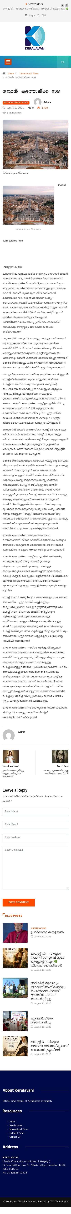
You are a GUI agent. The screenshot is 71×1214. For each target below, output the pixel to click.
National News (16, 1133)
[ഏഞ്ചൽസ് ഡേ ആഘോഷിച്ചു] (15, 1021)
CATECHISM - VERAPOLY (44, 1015)
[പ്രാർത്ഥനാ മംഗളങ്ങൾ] (15, 933)
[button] (62, 5)
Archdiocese (38, 928)
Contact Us (14, 1137)
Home (11, 74)
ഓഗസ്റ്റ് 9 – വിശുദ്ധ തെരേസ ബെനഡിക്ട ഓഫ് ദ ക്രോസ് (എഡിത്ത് (49, 1046)
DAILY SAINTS (38, 950)
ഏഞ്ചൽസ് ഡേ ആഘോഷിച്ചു (42, 1021)
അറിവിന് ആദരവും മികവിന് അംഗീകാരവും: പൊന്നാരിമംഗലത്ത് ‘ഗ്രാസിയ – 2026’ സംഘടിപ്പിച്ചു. (48, 992)
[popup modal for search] (62, 62)
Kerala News (38, 979)
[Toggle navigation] (8, 62)
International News (29, 74)
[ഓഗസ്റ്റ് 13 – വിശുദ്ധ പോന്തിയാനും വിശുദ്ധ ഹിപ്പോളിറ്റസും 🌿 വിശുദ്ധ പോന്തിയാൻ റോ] (15, 958)
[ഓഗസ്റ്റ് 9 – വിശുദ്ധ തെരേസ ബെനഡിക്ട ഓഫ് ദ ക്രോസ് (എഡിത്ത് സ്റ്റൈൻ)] (15, 1046)
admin (47, 103)
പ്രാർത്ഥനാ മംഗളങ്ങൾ (47, 933)
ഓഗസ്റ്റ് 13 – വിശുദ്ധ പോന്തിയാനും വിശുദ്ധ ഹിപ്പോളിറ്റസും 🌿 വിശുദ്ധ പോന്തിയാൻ (47, 960)
